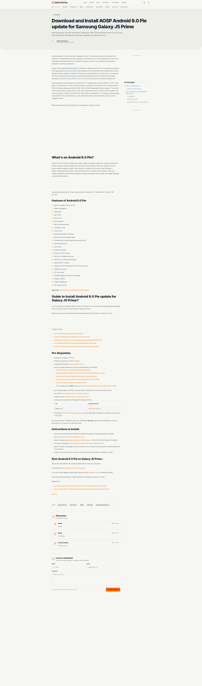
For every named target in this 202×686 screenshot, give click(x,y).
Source (54, 494)
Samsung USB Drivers (75, 364)
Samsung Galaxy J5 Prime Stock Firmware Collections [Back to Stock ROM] (80, 486)
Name (53, 563)
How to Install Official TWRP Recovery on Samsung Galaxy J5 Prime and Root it (81, 489)
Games (98, 2)
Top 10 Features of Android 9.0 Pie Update (74, 290)
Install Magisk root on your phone (73, 468)
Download (91, 408)
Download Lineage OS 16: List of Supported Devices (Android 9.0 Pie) (78, 340)
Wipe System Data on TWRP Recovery (78, 440)
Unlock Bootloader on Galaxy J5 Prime (75, 393)
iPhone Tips (115, 7)
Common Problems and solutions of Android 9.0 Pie (72, 337)
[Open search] (144, 2)
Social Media (115, 2)
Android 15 (65, 7)
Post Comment (114, 589)
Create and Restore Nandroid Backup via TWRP (99, 386)
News (85, 2)
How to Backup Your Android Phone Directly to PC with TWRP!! (78, 379)
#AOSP (81, 505)
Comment (54, 571)
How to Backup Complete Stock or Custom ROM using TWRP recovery (80, 373)
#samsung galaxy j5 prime (102, 505)
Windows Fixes (124, 7)
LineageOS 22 (73, 7)
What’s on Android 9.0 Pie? (132, 86)
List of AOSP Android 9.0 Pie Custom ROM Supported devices (75, 343)
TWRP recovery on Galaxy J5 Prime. (77, 396)
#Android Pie (73, 505)
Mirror (99, 408)
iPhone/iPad (105, 2)
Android (91, 2)
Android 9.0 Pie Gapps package (72, 413)
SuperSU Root (94, 472)
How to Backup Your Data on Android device (71, 382)
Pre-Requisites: (131, 96)
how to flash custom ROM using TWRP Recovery (87, 443)
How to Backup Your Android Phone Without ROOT (73, 370)
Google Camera (89, 7)
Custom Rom (56, 14)
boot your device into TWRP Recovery (71, 437)
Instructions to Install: (132, 99)
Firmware (107, 7)
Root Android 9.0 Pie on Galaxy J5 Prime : (137, 103)
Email (88, 563)
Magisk (81, 7)
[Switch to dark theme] (148, 2)
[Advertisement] (86, 184)
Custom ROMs (99, 7)
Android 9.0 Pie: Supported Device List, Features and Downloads (76, 346)
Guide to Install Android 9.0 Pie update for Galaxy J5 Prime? (136, 92)
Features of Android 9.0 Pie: (134, 88)
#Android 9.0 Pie (62, 505)
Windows (124, 2)
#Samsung (89, 505)
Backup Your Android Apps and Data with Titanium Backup (76, 376)
